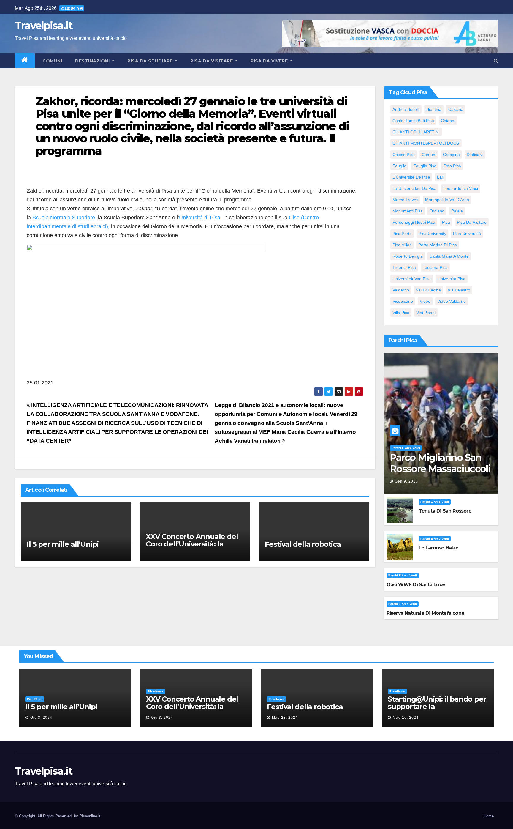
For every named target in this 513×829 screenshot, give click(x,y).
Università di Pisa (199, 217)
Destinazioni (93, 61)
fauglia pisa (424, 165)
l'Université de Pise (411, 177)
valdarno (400, 290)
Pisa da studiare (150, 61)
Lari (440, 177)
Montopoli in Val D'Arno (447, 199)
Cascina (455, 109)
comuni (429, 154)
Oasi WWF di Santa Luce (416, 584)
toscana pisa (435, 267)
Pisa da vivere (270, 61)
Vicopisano (402, 301)
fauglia (399, 165)
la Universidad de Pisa (414, 188)
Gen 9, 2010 (406, 481)
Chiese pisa (403, 154)
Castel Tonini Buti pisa (413, 120)
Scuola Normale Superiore (63, 217)
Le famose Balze (439, 548)
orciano (437, 211)
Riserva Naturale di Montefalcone (425, 613)
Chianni (448, 120)
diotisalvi (475, 154)
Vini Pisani (426, 312)
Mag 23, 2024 (285, 717)
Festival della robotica (303, 544)
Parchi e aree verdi (406, 448)
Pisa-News (34, 699)
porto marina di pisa (437, 244)
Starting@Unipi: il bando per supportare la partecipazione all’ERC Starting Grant (437, 710)
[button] (496, 60)
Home (489, 816)
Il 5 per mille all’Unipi (63, 544)
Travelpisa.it (43, 25)
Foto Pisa (452, 165)
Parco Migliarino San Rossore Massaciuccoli (440, 463)
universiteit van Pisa (411, 278)
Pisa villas (401, 244)
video (425, 301)
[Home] (25, 60)
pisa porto (402, 233)
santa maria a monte (449, 256)
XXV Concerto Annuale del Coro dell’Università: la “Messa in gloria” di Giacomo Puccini (192, 547)
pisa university (432, 233)
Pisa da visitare (212, 61)
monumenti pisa (407, 211)
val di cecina (428, 290)
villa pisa (400, 312)
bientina (433, 109)
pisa (446, 222)
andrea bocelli (405, 109)
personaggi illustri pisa (413, 222)
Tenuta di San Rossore (445, 511)
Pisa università (467, 233)
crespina (451, 154)
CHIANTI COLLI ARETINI (416, 132)
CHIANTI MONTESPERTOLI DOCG (426, 143)
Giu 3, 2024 (41, 717)
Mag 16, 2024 (406, 717)
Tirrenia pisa (404, 267)
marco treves (405, 199)
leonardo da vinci (460, 188)
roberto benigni (407, 256)
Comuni (51, 61)
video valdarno (451, 301)
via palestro (459, 290)
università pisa (452, 278)
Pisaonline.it (89, 816)
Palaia (457, 211)
